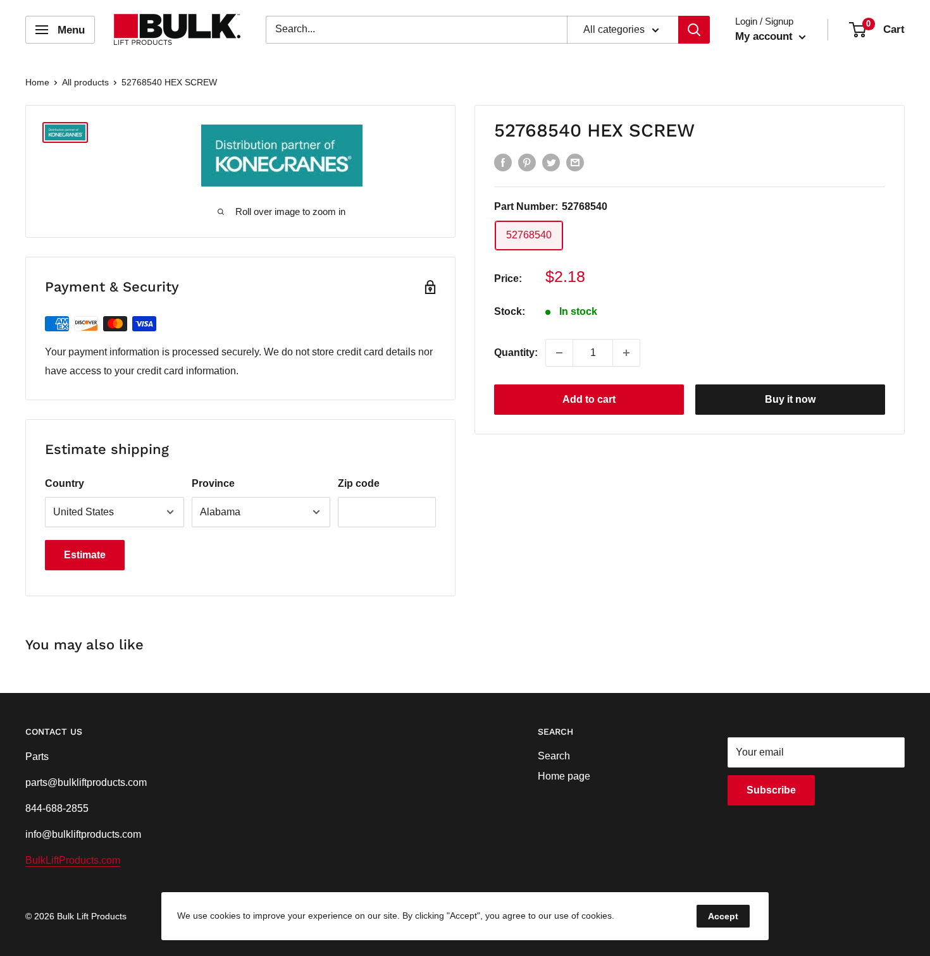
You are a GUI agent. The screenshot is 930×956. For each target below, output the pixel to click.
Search (554, 756)
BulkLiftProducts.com (72, 860)
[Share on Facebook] (503, 161)
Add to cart (589, 399)
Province (213, 483)
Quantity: (516, 352)
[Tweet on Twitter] (551, 161)
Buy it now (790, 399)
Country (64, 483)
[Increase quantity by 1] (626, 353)
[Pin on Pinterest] (527, 161)
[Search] (694, 30)
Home (37, 82)
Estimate (85, 554)
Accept (723, 916)
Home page (564, 776)
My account (765, 36)
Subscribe (771, 790)
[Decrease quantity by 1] (559, 353)
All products (85, 82)
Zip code (359, 483)
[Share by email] (575, 161)
